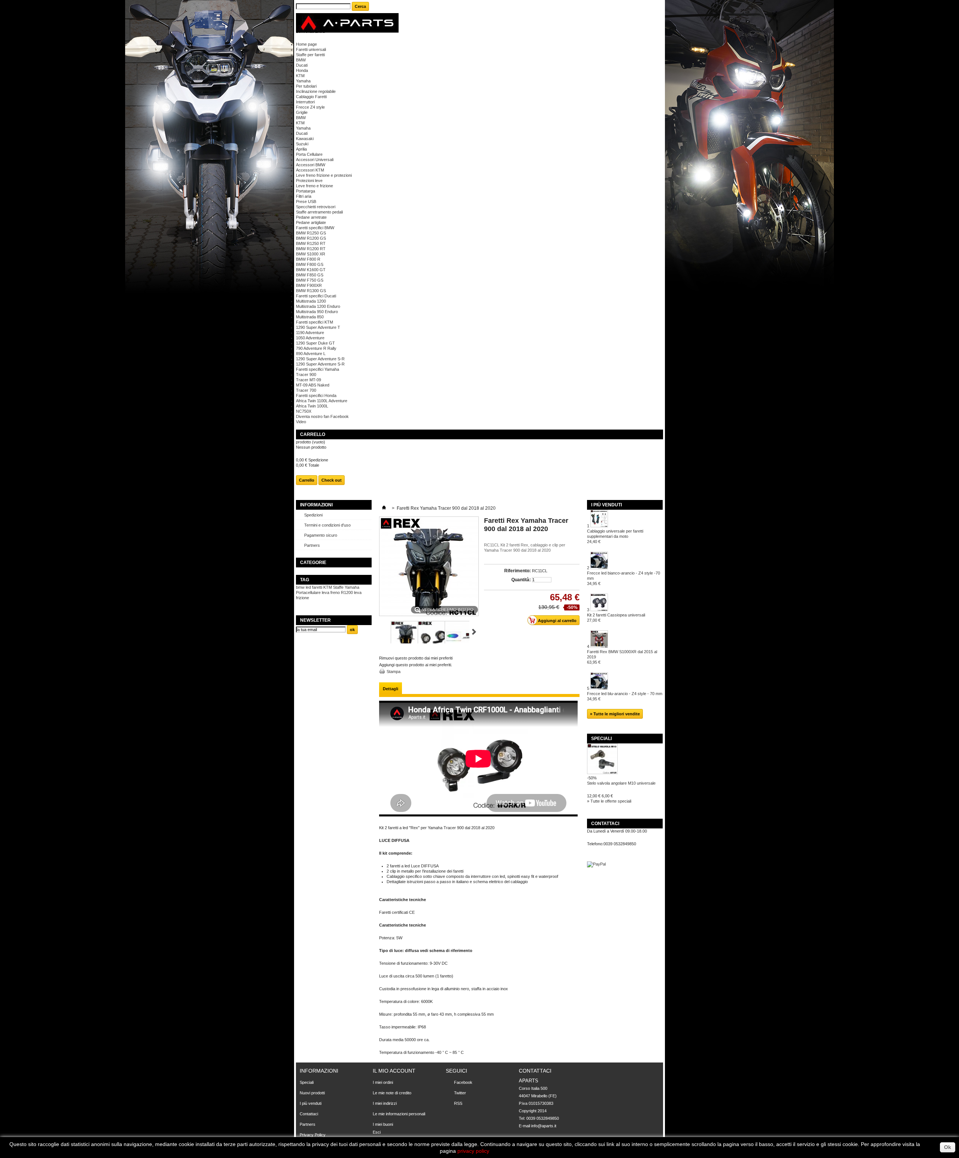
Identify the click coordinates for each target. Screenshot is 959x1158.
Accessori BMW (310, 165)
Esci (377, 1132)
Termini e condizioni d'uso (327, 525)
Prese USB (306, 201)
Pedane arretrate (311, 217)
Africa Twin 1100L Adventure (321, 400)
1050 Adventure (310, 338)
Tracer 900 (306, 374)
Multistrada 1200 (311, 301)
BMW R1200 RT (311, 248)
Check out (331, 480)
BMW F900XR (309, 285)
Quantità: (521, 579)
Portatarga (305, 191)
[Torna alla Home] (384, 508)
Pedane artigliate (311, 222)
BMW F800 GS (309, 264)
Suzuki (302, 144)
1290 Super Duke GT (315, 343)
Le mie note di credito (392, 1093)
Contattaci (309, 1114)
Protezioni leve (309, 180)
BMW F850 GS (309, 275)
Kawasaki (305, 138)
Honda (302, 70)
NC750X (303, 411)
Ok (947, 1147)
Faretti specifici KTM (314, 322)
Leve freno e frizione (314, 186)
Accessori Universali (314, 159)
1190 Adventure (310, 332)
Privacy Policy (313, 1135)
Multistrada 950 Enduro (317, 311)
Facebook (463, 1082)
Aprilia (301, 149)
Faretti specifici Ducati (316, 296)
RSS (458, 1103)
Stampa (393, 671)
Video (301, 421)
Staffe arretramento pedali (319, 212)
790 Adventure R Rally (316, 348)
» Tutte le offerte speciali (609, 801)
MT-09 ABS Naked (312, 385)
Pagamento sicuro (320, 535)
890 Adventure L (311, 353)
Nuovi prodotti (312, 1093)
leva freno (331, 592)
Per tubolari (306, 86)
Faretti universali (311, 49)
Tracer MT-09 (308, 380)
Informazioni (316, 504)
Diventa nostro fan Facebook (322, 416)
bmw (300, 587)
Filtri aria (303, 196)
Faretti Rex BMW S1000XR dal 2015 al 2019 (622, 656)
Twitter (460, 1093)
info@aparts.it (543, 1126)
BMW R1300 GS (311, 290)
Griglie (302, 112)
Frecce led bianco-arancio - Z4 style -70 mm (623, 578)
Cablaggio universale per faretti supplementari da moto (615, 536)
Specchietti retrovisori (315, 206)
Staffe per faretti (310, 54)
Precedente (382, 631)
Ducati (302, 65)
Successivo (474, 631)
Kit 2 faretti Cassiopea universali (616, 617)
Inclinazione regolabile (316, 91)
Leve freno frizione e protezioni (324, 175)
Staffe (338, 587)
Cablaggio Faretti (311, 96)
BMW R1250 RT (311, 243)
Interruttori (305, 102)
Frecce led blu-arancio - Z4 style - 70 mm (624, 696)
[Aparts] (347, 23)
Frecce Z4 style (310, 107)
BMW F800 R (308, 259)
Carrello (313, 434)
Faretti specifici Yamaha (317, 369)
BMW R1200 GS (311, 238)
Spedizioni (313, 515)
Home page (306, 44)
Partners (312, 545)
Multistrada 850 (310, 317)
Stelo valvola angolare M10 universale (621, 783)
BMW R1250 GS (311, 233)
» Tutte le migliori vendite (615, 714)
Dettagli (390, 688)
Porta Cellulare (309, 154)
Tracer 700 (306, 390)
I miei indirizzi (385, 1103)
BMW (301, 60)
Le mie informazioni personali (399, 1114)
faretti (317, 587)
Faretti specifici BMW (315, 227)
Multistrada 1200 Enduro (318, 306)
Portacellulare (308, 592)
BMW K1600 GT (311, 269)
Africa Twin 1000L (312, 406)
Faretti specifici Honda (316, 395)
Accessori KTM (310, 170)
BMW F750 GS (309, 280)
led (308, 587)
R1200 (347, 592)
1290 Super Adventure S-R (320, 359)
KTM (300, 75)
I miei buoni (383, 1124)
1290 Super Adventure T (318, 327)
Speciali (601, 738)
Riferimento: (517, 570)
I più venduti (606, 504)
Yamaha (303, 81)
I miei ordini (383, 1082)
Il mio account (394, 1071)
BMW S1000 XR (310, 254)
